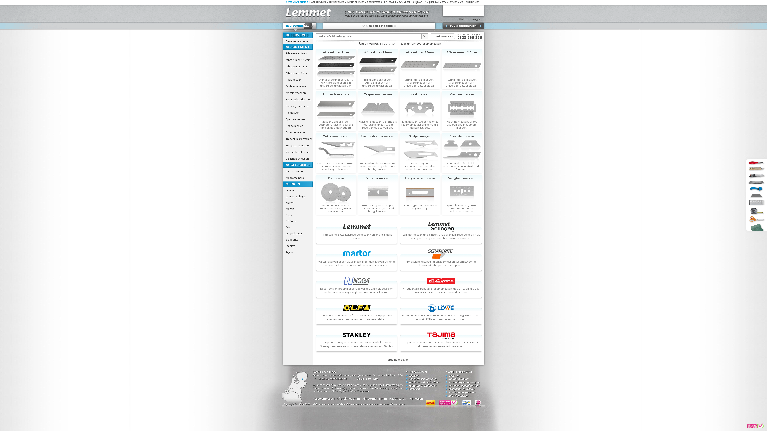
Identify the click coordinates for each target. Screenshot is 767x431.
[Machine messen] (462, 119)
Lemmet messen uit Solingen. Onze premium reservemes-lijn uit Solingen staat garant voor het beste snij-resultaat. (441, 236)
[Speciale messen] (462, 161)
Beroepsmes (336, 2)
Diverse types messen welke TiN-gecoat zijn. (420, 207)
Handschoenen (295, 171)
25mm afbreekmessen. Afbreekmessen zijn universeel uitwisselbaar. (420, 82)
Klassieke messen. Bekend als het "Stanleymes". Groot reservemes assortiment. (378, 124)
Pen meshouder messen (378, 136)
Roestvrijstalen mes (297, 106)
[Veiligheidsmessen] (462, 203)
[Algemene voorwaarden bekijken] (367, 405)
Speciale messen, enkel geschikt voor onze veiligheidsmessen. (461, 208)
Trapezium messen (378, 94)
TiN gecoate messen (420, 178)
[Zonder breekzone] (336, 119)
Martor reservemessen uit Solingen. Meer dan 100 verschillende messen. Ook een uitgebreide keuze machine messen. (357, 263)
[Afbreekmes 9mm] (336, 77)
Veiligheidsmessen (297, 158)
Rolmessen (292, 112)
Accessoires (298, 165)
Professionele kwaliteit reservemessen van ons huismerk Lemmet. (357, 236)
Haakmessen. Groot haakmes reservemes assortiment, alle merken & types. (419, 124)
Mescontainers (295, 178)
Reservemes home (297, 41)
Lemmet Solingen (296, 196)
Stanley (290, 246)
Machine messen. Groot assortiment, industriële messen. (462, 124)
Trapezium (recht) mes (299, 139)
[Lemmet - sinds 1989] (308, 11)
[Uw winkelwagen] (463, 10)
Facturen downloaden (422, 385)
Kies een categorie (379, 26)
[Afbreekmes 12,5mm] (462, 77)
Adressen (414, 389)
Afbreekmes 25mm (297, 73)
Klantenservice (443, 36)
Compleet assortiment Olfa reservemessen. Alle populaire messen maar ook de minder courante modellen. (357, 317)
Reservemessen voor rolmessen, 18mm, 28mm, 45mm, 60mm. (335, 208)
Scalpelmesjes (294, 126)
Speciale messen (296, 119)
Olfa (288, 227)
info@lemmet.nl (458, 395)
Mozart (290, 209)
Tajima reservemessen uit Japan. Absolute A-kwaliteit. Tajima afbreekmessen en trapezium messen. (441, 344)
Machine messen (462, 94)
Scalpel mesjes (420, 136)
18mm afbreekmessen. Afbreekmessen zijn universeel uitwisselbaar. (378, 82)
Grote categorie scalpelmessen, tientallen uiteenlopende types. (420, 166)
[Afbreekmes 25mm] (420, 77)
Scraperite (292, 239)
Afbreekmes (318, 2)
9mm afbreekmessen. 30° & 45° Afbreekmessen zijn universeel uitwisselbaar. (336, 82)
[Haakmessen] (420, 119)
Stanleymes (450, 2)
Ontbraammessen (297, 86)
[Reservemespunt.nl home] (300, 26)
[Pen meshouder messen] (378, 161)
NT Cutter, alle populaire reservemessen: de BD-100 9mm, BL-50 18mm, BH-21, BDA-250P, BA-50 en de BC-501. (441, 290)
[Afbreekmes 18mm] (378, 77)
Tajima (289, 252)
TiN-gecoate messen (298, 145)
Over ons (454, 375)
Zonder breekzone (297, 152)
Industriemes (356, 2)
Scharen (404, 2)
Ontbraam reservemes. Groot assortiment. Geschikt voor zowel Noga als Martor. (335, 166)
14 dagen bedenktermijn (463, 385)
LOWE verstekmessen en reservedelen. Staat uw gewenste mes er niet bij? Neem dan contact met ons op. (441, 317)
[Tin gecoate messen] (420, 203)
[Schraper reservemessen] (378, 203)
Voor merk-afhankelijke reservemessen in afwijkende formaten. (461, 166)
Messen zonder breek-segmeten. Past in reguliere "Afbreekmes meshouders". (336, 124)
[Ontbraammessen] (336, 161)
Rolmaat (390, 2)
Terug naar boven (397, 359)
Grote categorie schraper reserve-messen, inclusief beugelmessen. (378, 208)
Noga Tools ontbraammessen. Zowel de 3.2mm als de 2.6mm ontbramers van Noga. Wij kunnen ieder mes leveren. (356, 290)
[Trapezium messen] (378, 119)
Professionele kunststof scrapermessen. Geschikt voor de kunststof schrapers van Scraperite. (441, 263)
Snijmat (417, 2)
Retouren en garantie (461, 392)
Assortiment (297, 47)
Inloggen (476, 19)
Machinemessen (296, 93)
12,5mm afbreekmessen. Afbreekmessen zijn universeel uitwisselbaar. (462, 82)
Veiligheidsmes (469, 2)
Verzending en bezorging (463, 382)
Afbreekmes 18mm (297, 66)
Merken (293, 184)
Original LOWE (294, 233)
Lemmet (290, 190)
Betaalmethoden (458, 379)
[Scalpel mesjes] (420, 161)
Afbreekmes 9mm (296, 53)
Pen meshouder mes (298, 99)
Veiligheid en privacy (461, 389)
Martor (290, 202)
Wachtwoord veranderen (424, 382)
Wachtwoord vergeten (423, 379)
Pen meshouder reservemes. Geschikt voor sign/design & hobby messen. (378, 166)
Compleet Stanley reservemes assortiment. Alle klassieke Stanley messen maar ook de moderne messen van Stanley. (356, 344)
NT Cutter (291, 221)
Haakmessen (294, 79)
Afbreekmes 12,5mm (298, 60)
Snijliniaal (432, 2)
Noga (289, 215)
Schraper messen (296, 132)
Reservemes (374, 2)
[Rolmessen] (336, 203)
